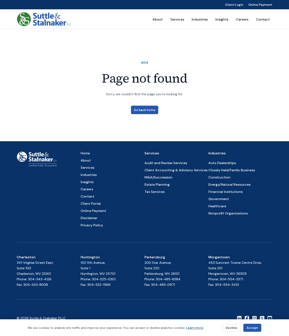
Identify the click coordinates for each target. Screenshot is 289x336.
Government (218, 199)
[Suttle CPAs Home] (44, 19)
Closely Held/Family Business (231, 170)
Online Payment (260, 5)
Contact (263, 19)
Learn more (194, 328)
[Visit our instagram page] (254, 318)
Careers (242, 19)
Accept (252, 328)
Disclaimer (89, 218)
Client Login (234, 5)
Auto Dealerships (222, 163)
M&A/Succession (158, 177)
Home (85, 153)
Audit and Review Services (165, 163)
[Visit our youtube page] (269, 318)
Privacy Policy (92, 225)
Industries (200, 19)
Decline (231, 328)
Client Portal (91, 203)
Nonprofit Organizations (228, 213)
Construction (219, 177)
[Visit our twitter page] (262, 318)
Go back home (144, 110)
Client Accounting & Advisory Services (176, 170)
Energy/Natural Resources (229, 184)
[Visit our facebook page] (246, 318)
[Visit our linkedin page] (239, 318)
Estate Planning (157, 184)
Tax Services (154, 191)
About (158, 19)
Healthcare (217, 206)
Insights (221, 19)
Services (177, 19)
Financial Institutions (225, 191)
